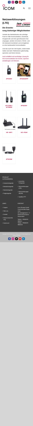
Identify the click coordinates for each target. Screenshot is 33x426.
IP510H (9, 78)
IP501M (9, 159)
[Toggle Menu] (29, 8)
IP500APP (24, 78)
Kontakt (5, 214)
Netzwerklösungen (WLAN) (23, 192)
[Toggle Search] (24, 8)
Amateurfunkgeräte (8, 183)
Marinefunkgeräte (7, 190)
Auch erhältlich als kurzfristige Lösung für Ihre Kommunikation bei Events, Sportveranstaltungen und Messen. (15, 59)
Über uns (5, 211)
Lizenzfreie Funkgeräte (22, 182)
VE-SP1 (9, 132)
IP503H (24, 105)
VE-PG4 (24, 132)
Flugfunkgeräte (7, 193)
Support (5, 207)
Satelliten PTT (22, 197)
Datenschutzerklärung (8, 218)
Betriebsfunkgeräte (8, 186)
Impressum (6, 223)
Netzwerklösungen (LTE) (23, 187)
